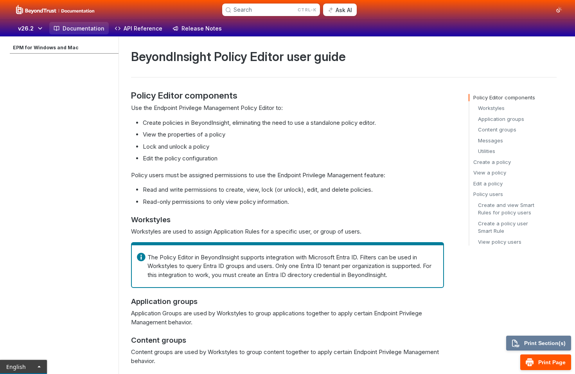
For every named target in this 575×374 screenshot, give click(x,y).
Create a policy (492, 162)
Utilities (486, 151)
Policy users (488, 194)
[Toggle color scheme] (559, 10)
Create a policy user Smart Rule (503, 227)
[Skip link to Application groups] (125, 301)
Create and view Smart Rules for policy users (506, 209)
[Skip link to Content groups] (125, 340)
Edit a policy (488, 183)
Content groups (497, 129)
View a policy (489, 172)
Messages (490, 140)
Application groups (501, 119)
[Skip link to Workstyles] (125, 219)
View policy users (499, 242)
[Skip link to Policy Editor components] (125, 95)
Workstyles (491, 108)
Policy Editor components (504, 97)
